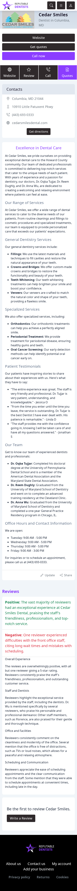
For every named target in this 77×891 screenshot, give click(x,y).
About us (13, 863)
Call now (38, 56)
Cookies (62, 877)
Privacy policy (19, 877)
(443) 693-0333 (23, 115)
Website (38, 37)
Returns (43, 877)
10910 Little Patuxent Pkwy (32, 106)
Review (29, 75)
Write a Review (21, 818)
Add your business (38, 869)
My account (61, 863)
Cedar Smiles (53, 14)
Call (48, 75)
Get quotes (38, 47)
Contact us (36, 863)
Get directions (38, 132)
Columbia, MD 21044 (27, 98)
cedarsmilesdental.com (29, 123)
